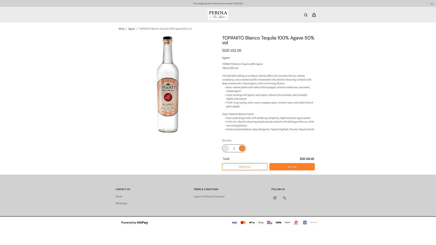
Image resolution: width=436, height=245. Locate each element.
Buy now (292, 166)
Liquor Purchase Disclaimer (209, 196)
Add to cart (245, 166)
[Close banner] (432, 4)
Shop (121, 28)
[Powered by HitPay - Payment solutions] (135, 222)
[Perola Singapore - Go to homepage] (218, 15)
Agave (131, 28)
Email (119, 196)
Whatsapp (121, 203)
